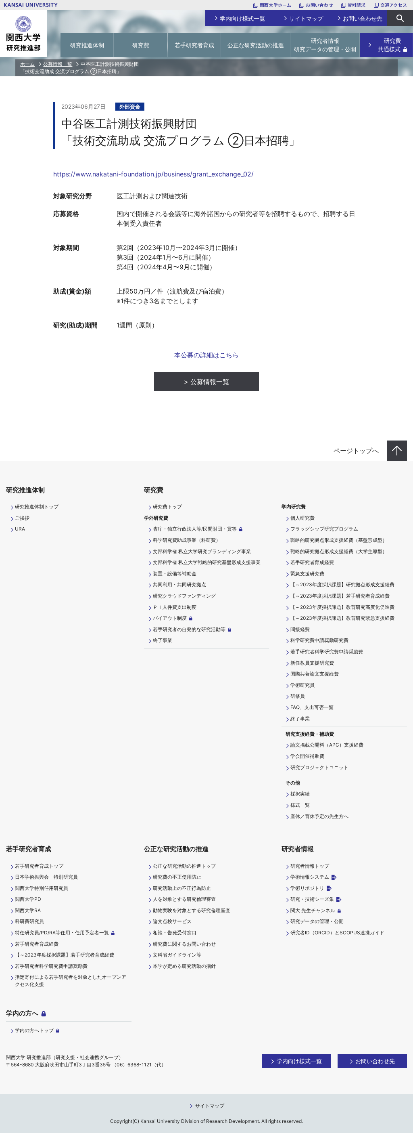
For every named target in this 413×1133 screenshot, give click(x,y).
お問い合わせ (319, 5)
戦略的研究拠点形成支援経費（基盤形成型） (338, 540)
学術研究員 (302, 685)
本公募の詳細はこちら (206, 355)
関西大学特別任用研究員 (41, 888)
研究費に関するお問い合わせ (184, 944)
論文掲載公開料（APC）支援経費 (326, 745)
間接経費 (300, 629)
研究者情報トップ (309, 866)
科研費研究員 (29, 921)
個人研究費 (302, 518)
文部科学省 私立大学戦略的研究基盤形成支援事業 (207, 562)
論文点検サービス (172, 921)
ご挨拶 (22, 518)
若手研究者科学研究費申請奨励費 (326, 651)
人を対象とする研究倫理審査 (184, 899)
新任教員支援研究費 (312, 663)
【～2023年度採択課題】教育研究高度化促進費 (342, 607)
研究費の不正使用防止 (177, 877)
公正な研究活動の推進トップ (184, 866)
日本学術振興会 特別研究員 (46, 877)
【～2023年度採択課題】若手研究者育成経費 (340, 596)
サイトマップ (209, 1106)
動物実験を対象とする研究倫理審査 (191, 910)
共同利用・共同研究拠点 (179, 584)
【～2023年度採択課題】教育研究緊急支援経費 (342, 618)
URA (20, 529)
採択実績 (300, 794)
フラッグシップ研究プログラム (324, 529)
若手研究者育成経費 (312, 562)
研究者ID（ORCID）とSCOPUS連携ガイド (337, 932)
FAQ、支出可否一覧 (312, 707)
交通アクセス (393, 5)
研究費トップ (167, 507)
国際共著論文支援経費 (314, 674)
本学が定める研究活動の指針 (184, 966)
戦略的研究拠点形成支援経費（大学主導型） (338, 551)
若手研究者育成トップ (39, 866)
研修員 (297, 696)
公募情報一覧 (57, 64)
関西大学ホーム (276, 5)
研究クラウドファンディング (184, 596)
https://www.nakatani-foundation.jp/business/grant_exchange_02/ (153, 174)
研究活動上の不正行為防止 (182, 888)
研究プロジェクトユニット (319, 767)
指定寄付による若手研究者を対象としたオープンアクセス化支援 (70, 980)
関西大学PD (28, 899)
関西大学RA (28, 910)
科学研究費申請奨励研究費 (319, 640)
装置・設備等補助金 (174, 574)
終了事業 (162, 640)
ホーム (27, 64)
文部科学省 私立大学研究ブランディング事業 (202, 551)
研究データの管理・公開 (317, 921)
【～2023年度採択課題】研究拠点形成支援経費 (342, 584)
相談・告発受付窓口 (174, 932)
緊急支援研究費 (307, 574)
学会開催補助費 (307, 756)
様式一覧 (300, 805)
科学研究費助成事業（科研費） (187, 540)
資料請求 (357, 5)
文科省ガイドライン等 (177, 955)
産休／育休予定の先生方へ (319, 816)
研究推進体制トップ (36, 507)
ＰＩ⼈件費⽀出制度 (174, 607)
